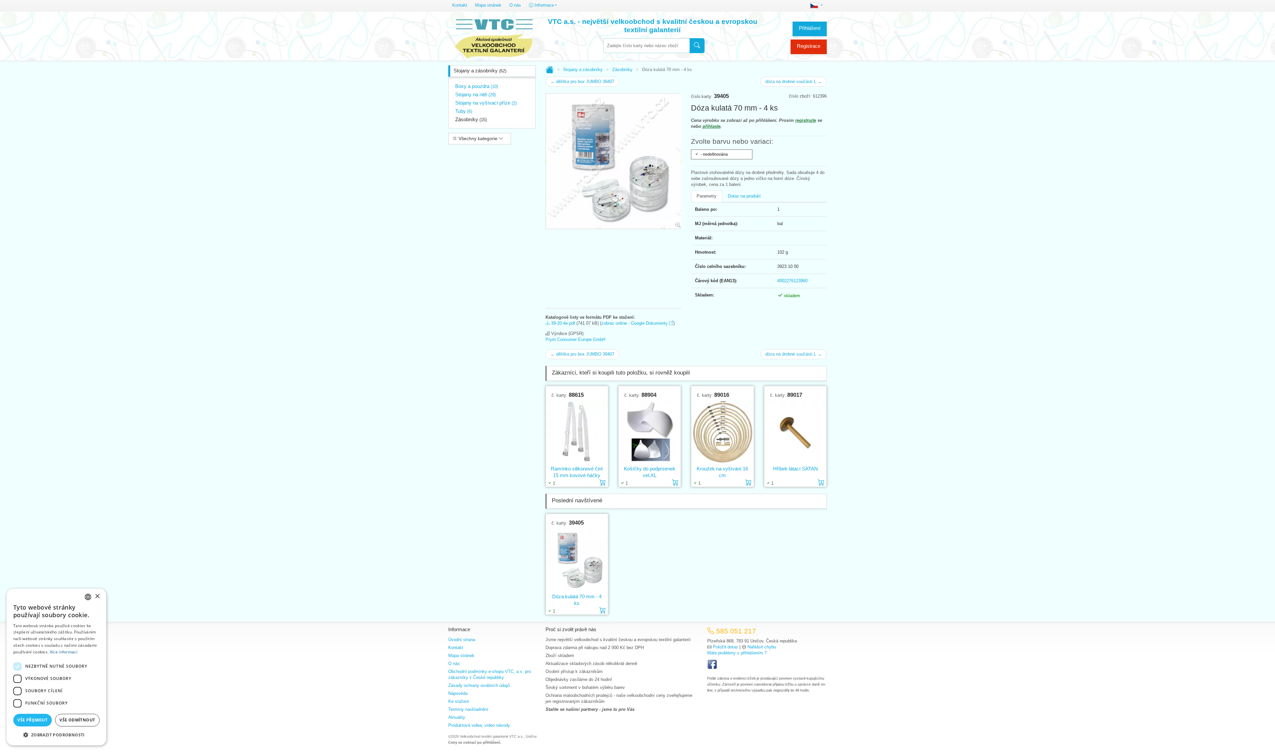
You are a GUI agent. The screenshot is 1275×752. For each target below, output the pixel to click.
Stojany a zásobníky (480, 70)
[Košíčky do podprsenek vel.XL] (650, 431)
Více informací (63, 652)
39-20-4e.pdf (562, 323)
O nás (515, 5)
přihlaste (712, 126)
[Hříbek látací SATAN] (795, 431)
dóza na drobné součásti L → (793, 81)
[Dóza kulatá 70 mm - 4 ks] (577, 559)
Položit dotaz (725, 646)
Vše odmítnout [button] (77, 720)
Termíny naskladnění (468, 709)
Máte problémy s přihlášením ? (737, 652)
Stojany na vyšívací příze (486, 103)
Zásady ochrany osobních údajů (479, 685)
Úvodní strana (461, 639)
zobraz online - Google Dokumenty (635, 323)
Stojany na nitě (475, 94)
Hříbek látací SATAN (795, 468)
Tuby (463, 111)
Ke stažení (458, 701)
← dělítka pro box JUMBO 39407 (582, 81)
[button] (56, 735)
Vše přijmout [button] (32, 720)
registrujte (805, 120)
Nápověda (458, 693)
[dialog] (56, 667)
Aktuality (456, 717)
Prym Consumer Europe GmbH (575, 339)
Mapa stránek (488, 5)
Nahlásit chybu (761, 646)
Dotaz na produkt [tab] (744, 196)
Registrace (808, 46)
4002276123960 (792, 280)
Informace (543, 5)
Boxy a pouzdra (476, 86)
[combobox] (646, 45)
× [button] (97, 596)
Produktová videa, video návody (479, 725)
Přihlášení (809, 28)
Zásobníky (471, 119)
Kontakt (459, 5)
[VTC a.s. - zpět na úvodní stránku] (493, 37)
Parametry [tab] (707, 196)
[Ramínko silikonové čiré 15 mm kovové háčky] (577, 431)
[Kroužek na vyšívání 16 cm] (722, 431)
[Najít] (697, 45)
